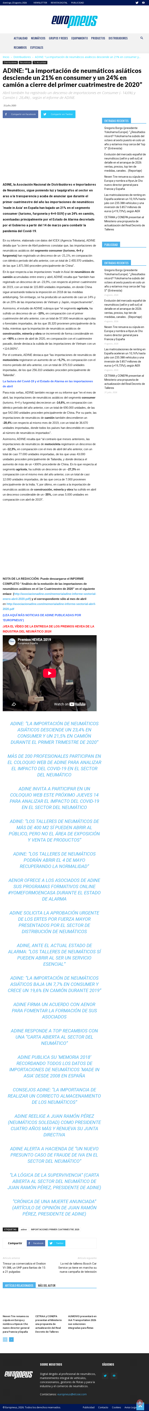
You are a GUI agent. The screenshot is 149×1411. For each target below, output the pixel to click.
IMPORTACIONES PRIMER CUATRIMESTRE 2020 (55, 1229)
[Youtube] (143, 2)
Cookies (116, 1407)
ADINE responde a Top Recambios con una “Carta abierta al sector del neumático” (54, 1037)
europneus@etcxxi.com (72, 1394)
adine (24, 1229)
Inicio (6, 57)
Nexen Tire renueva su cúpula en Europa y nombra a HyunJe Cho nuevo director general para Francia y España (16, 1324)
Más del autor (46, 1285)
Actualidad (21, 38)
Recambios (20, 47)
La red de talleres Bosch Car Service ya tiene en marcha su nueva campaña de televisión (77, 1267)
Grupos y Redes (58, 38)
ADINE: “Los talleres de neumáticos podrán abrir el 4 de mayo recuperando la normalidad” (54, 860)
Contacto (103, 1407)
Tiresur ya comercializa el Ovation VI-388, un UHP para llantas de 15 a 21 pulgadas (24, 1267)
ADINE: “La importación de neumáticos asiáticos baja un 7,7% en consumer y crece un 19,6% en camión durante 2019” (54, 984)
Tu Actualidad (40, 62)
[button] (141, 38)
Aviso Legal (131, 1407)
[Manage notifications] (140, 1402)
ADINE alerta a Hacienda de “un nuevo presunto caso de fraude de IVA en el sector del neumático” (54, 1155)
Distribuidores (118, 38)
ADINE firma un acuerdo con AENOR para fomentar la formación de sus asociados (54, 1011)
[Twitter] (137, 2)
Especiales (36, 47)
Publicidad (88, 1407)
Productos (98, 38)
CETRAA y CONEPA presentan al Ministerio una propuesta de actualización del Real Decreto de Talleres (48, 1324)
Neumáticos (38, 38)
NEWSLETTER (40, 2)
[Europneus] (75, 21)
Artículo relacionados (19, 1285)
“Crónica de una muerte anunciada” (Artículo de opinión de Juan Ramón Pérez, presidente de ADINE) (54, 1208)
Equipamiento (79, 38)
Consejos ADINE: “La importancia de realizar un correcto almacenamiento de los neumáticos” (54, 1096)
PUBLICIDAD (77, 2)
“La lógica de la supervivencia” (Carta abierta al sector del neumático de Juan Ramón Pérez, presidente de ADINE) (54, 1181)
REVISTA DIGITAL (59, 2)
